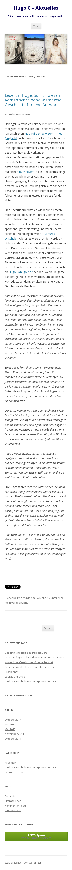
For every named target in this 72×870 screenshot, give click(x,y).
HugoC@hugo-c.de (21, 272)
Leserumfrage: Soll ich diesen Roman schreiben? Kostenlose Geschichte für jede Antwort (33, 100)
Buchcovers (26, 172)
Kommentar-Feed (15, 805)
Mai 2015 (10, 729)
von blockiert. (36, 836)
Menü (36, 26)
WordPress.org (14, 810)
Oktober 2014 (13, 738)
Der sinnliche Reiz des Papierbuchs (26, 652)
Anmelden (11, 796)
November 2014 (14, 734)
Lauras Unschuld (15, 676)
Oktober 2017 (13, 719)
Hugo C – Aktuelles (36, 8)
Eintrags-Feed (13, 801)
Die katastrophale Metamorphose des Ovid (31, 681)
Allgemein (11, 762)
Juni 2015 (10, 724)
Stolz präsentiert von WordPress (23, 862)
